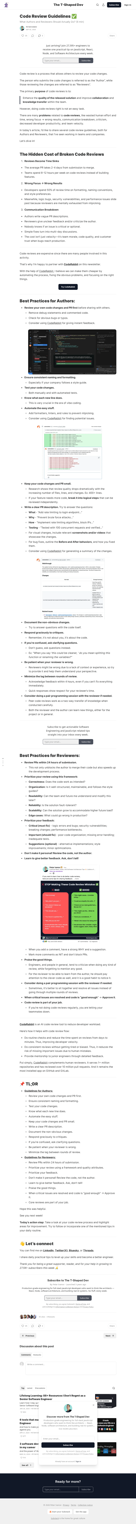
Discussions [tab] (40, 1388)
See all (25, 1465)
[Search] (97, 4)
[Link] (16, 154)
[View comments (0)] (32, 35)
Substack (55, 1518)
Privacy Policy (88, 1454)
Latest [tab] (29, 1388)
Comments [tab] (26, 1355)
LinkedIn (48, 1250)
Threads (88, 1250)
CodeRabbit (71, 264)
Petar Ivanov (31, 27)
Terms (73, 1505)
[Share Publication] (103, 4)
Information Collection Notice (67, 1454)
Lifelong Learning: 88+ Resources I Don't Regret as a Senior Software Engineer (52, 1397)
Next (108, 1335)
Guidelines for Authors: (38, 1090)
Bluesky (74, 1250)
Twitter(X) (61, 1250)
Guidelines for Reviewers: (40, 1157)
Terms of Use (81, 1451)
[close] (93, 1405)
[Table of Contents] (3, 762)
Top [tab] (22, 1388)
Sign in (127, 4)
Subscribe (114, 4)
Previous (30, 1335)
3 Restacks (51, 1317)
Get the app (81, 1511)
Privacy (66, 1505)
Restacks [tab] (37, 1355)
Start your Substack (61, 1511)
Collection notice (85, 1505)
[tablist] (31, 1355)
